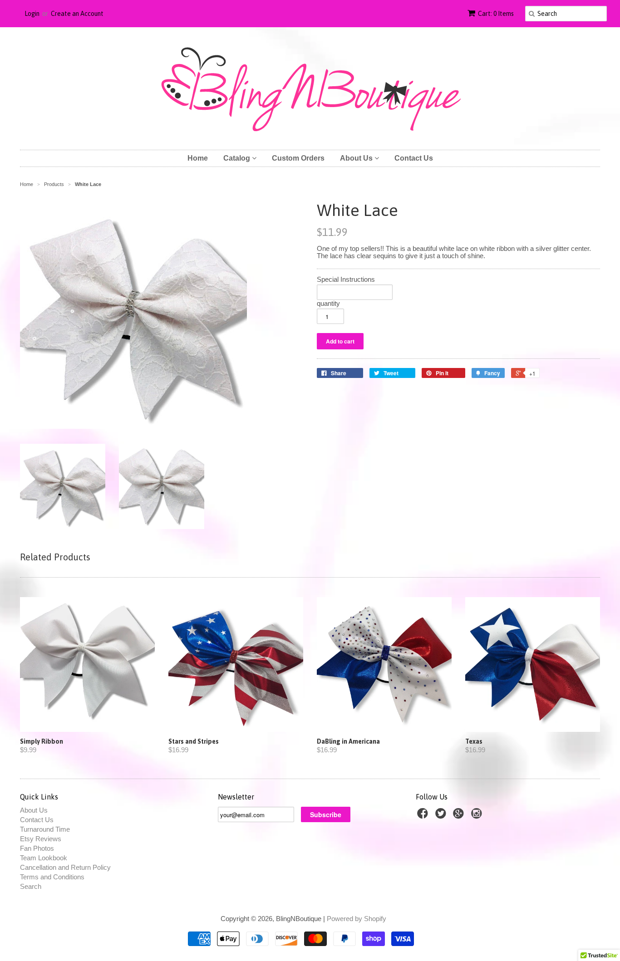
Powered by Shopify (356, 918)
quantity (328, 303)
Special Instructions (346, 279)
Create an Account (77, 13)
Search (30, 886)
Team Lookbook (43, 858)
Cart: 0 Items (496, 13)
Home (197, 158)
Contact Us (413, 158)
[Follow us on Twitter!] (442, 816)
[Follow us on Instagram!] (478, 816)
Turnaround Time (45, 829)
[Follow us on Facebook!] (424, 816)
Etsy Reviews (40, 839)
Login (32, 13)
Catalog (237, 158)
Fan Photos (37, 848)
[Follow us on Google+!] (460, 816)
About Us (357, 158)
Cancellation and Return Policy (65, 867)
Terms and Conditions (52, 877)
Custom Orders (298, 158)
